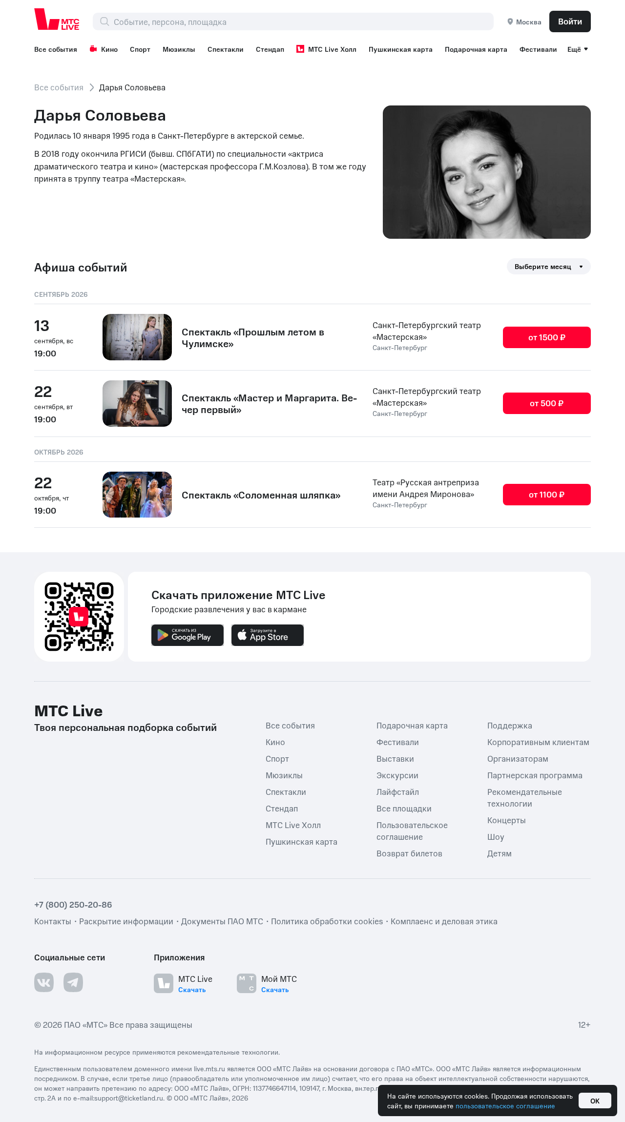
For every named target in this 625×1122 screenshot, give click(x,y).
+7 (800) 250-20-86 (73, 904)
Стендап (270, 49)
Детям (499, 853)
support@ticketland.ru (128, 1097)
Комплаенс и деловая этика (444, 921)
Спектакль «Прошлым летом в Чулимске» (253, 337)
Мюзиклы (179, 49)
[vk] (44, 982)
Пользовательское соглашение (412, 830)
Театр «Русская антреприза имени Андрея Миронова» (426, 487)
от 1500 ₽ (546, 337)
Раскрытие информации (126, 921)
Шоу (495, 836)
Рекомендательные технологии (524, 797)
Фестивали (538, 49)
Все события (55, 49)
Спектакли (226, 49)
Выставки (395, 758)
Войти (570, 21)
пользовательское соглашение (505, 1105)
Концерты (506, 820)
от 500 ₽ (546, 403)
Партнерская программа (535, 775)
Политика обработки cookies (327, 921)
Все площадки (404, 808)
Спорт (140, 49)
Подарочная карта (476, 49)
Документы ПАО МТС (222, 921)
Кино (109, 49)
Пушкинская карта (401, 49)
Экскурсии (397, 775)
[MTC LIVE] (57, 19)
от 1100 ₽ (546, 494)
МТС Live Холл (332, 49)
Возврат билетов (409, 853)
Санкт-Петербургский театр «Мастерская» (427, 330)
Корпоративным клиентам (538, 742)
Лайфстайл (397, 791)
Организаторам (517, 758)
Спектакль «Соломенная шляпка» (261, 494)
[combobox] (303, 21)
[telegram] (73, 982)
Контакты (52, 921)
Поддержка (509, 725)
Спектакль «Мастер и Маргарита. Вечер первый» (269, 403)
